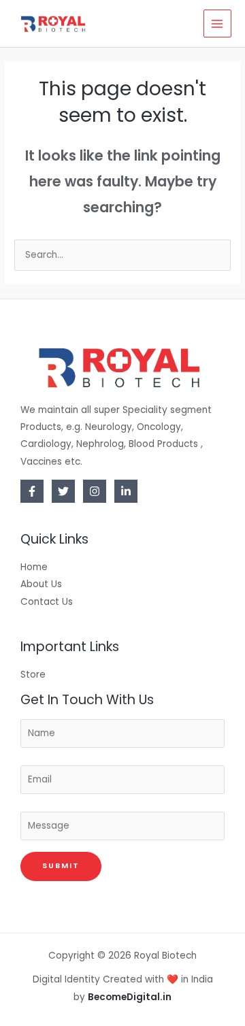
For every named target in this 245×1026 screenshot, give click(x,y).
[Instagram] (94, 491)
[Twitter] (63, 491)
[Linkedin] (125, 491)
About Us (41, 584)
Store (33, 674)
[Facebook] (32, 491)
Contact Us (46, 601)
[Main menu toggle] (217, 23)
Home (34, 567)
